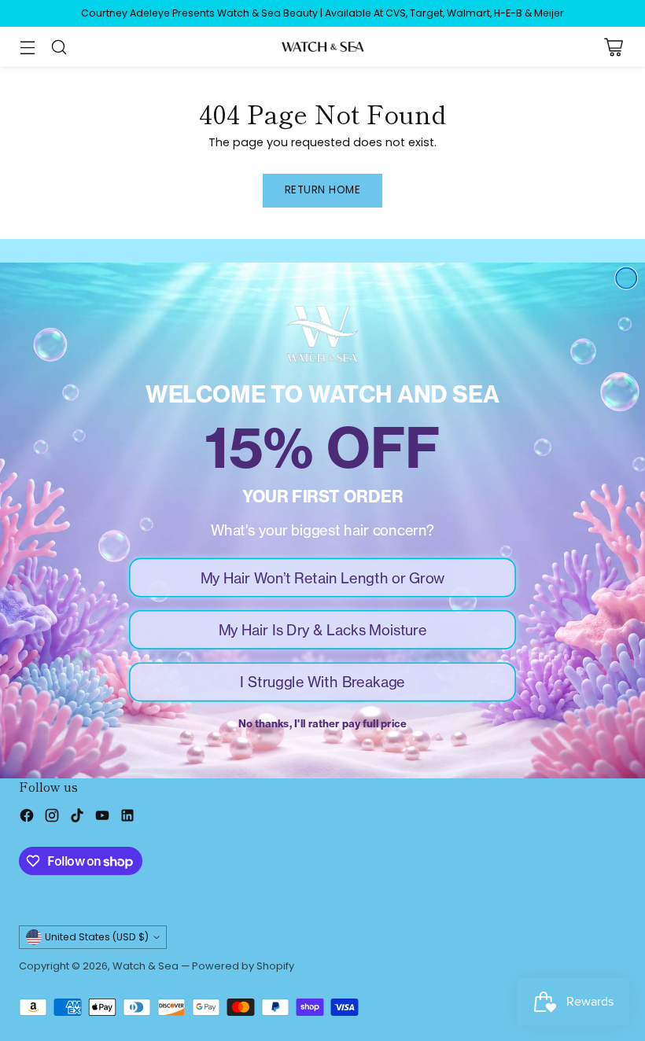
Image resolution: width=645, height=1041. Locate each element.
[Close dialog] (626, 278)
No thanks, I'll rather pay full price (322, 723)
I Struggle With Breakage (322, 681)
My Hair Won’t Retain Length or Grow (323, 577)
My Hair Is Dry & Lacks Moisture (323, 629)
